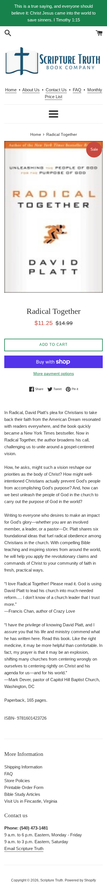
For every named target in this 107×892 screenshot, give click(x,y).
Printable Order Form (24, 787)
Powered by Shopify (80, 880)
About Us (31, 89)
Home (11, 89)
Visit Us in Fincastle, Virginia (30, 801)
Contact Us (56, 89)
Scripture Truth (51, 880)
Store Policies (17, 780)
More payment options (53, 373)
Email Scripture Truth (23, 848)
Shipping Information (23, 766)
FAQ (77, 89)
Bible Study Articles (22, 794)
